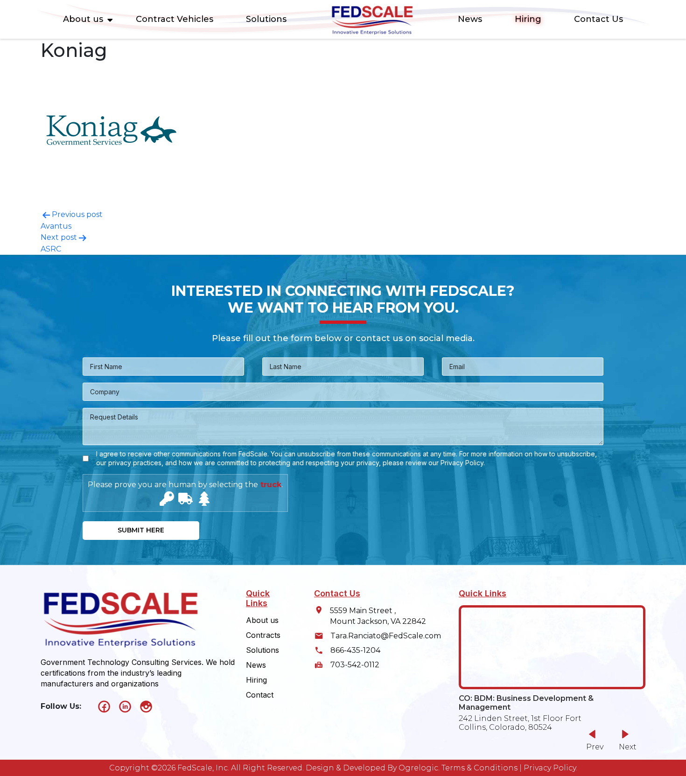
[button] (625, 740)
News (470, 19)
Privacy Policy (550, 767)
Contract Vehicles (174, 19)
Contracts (263, 635)
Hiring (528, 19)
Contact (259, 694)
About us (83, 19)
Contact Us (598, 19)
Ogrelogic (418, 767)
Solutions (266, 19)
